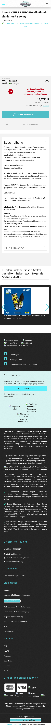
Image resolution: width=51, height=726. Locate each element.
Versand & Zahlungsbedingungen (17, 595)
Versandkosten (29, 706)
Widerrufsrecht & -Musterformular (17, 607)
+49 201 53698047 (13, 549)
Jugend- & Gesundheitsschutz (15, 622)
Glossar (7, 666)
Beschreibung (13, 142)
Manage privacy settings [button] (25, 720)
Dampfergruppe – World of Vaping (23, 364)
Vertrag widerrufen (12, 601)
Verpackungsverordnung (13, 617)
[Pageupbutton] (46, 722)
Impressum (8, 590)
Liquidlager (14, 355)
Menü (3, 3)
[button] (3, 307)
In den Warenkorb (25, 114)
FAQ (5, 646)
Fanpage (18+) (16, 359)
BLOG (6, 671)
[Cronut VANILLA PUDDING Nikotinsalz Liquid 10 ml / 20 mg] (25, 46)
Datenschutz (8, 632)
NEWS (6, 651)
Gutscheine (8, 661)
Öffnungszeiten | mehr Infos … (16, 576)
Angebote (31, 463)
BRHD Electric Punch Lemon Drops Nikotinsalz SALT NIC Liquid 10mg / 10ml (24, 317)
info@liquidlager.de (13, 554)
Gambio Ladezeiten (13, 725)
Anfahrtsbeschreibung (14, 561)
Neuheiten (22, 463)
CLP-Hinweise (14, 248)
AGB (5, 627)
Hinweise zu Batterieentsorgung (16, 612)
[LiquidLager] (25, 3)
